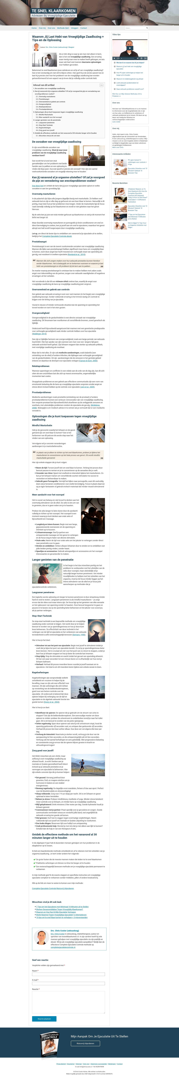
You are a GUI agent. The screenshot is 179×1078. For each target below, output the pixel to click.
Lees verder (116, 122)
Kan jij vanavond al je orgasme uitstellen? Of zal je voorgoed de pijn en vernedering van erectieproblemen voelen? (67, 92)
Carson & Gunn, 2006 (88, 361)
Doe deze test (38, 186)
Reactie (36, 989)
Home (34, 28)
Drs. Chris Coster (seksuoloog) (56, 47)
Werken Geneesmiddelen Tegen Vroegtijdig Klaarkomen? (59, 909)
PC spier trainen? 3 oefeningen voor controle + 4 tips (137, 162)
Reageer (71, 47)
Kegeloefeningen (45, 128)
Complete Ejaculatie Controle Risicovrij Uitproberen (53, 888)
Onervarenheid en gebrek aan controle (52, 102)
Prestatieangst (44, 99)
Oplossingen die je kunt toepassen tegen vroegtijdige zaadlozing (59, 112)
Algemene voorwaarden (99, 1064)
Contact (83, 28)
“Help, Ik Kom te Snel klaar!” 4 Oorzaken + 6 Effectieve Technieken (137, 200)
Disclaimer (70, 1064)
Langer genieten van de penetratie (48, 120)
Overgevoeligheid (45, 104)
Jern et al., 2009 (87, 387)
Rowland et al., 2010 (76, 254)
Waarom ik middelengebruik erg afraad (129, 79)
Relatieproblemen (45, 107)
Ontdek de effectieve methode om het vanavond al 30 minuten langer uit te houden (66, 133)
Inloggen (74, 28)
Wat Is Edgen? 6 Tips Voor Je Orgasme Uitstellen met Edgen (137, 225)
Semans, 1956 (79, 635)
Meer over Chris (117, 147)
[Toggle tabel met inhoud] (100, 85)
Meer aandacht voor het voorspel (50, 117)
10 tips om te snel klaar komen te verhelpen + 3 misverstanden (62, 917)
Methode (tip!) (63, 28)
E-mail (35, 980)
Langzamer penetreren (46, 123)
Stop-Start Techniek (46, 125)
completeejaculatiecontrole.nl (63, 947)
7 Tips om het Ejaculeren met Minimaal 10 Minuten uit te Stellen (62, 907)
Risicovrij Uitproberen (85, 1043)
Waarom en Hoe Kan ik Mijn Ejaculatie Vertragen (56, 912)
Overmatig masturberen (47, 96)
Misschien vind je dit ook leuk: (49, 136)
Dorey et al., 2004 (51, 702)
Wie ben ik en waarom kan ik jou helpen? (130, 63)
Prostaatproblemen (45, 109)
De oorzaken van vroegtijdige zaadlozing (50, 88)
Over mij (42, 28)
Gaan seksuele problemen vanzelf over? (130, 89)
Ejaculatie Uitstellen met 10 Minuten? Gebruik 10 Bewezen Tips (137, 171)
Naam (35, 971)
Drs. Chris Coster (58, 934)
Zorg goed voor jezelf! (46, 130)
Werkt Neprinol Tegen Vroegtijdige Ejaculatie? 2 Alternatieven (61, 915)
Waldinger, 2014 (39, 334)
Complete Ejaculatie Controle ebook (57, 236)
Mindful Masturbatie (46, 115)
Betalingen (112, 1064)
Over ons (51, 28)
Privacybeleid (61, 1064)
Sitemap (79, 1064)
